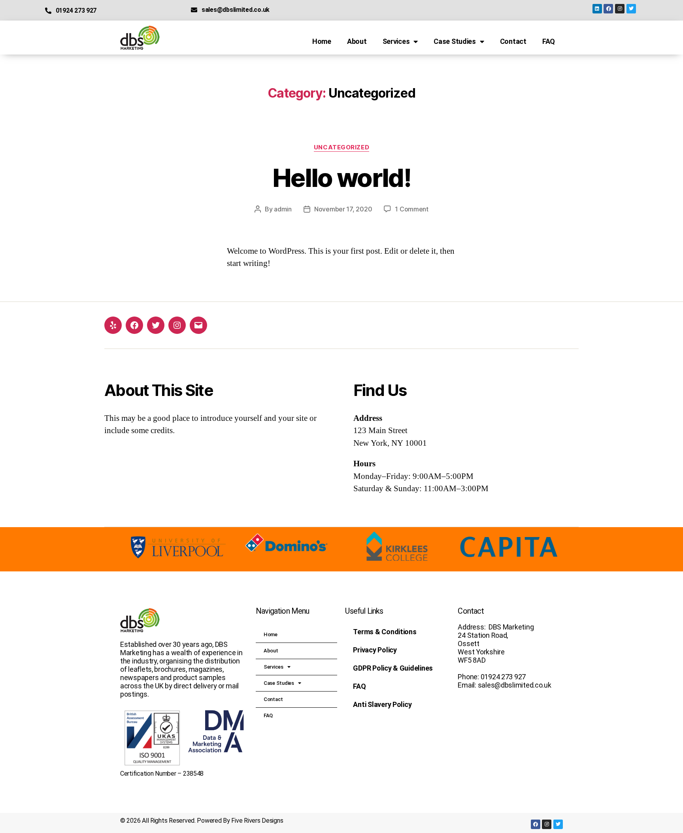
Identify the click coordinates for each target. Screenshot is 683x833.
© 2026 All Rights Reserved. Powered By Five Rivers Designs (201, 820)
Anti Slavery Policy (382, 704)
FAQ (548, 41)
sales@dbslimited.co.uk (236, 9)
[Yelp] (113, 325)
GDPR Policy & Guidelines (393, 668)
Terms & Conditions (384, 632)
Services (396, 41)
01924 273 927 (76, 10)
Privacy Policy (374, 650)
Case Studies (455, 41)
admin (283, 209)
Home (321, 41)
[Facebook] (608, 8)
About (357, 41)
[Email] (198, 325)
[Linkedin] (597, 8)
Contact (513, 41)
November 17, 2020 (343, 209)
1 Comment (411, 209)
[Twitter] (631, 8)
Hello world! (341, 177)
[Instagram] (620, 8)
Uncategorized (341, 147)
